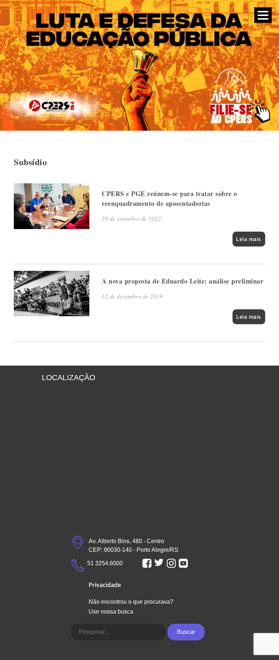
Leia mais (248, 239)
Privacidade (105, 585)
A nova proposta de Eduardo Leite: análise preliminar (182, 281)
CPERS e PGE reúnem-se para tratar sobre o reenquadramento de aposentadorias (169, 198)
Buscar (186, 632)
